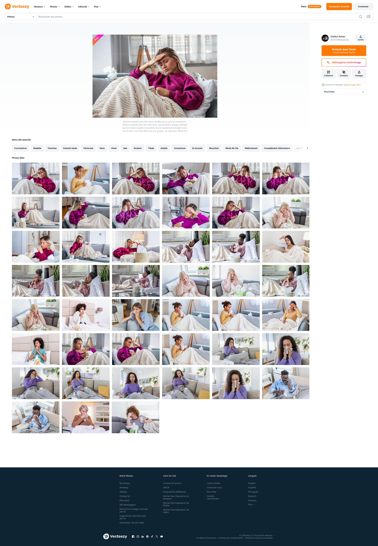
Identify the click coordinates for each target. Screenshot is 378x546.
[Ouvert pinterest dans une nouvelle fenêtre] (147, 536)
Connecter (363, 6)
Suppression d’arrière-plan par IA (133, 517)
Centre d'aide (213, 483)
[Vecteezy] (17, 6)
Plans (303, 6)
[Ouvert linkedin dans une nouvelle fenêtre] (142, 536)
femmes (52, 148)
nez (125, 148)
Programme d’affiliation (174, 491)
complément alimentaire (277, 148)
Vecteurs (38, 6)
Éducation (125, 500)
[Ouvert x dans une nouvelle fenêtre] (157, 536)
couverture (180, 148)
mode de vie (231, 148)
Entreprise (125, 496)
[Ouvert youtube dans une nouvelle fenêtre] (161, 536)
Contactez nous (214, 487)
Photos (53, 6)
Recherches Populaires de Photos (176, 504)
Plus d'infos (329, 92)
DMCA (166, 487)
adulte (164, 148)
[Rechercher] (360, 16)
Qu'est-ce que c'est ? (352, 85)
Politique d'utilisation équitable (259, 537)
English (252, 483)
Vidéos (67, 6)
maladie (37, 148)
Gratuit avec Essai (344, 50)
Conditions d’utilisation (206, 537)
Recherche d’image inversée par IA (134, 510)
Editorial (82, 6)
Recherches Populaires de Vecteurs (176, 497)
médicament (251, 148)
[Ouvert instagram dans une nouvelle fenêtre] (138, 536)
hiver (114, 148)
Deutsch (252, 496)
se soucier (197, 148)
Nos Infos (211, 491)
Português (253, 491)
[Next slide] (305, 148)
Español (252, 487)
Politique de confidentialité (231, 537)
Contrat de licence (172, 483)
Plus (96, 6)
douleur (138, 148)
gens (102, 148)
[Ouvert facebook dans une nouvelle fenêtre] (133, 536)
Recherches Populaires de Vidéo (176, 511)
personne (88, 148)
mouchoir (214, 148)
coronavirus (20, 148)
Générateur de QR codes (132, 522)
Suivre (361, 39)
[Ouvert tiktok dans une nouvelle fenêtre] (152, 536)
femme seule (70, 148)
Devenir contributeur (213, 497)
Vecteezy (124, 487)
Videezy (123, 491)
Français (252, 500)
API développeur (128, 504)
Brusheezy (125, 483)
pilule (151, 148)
